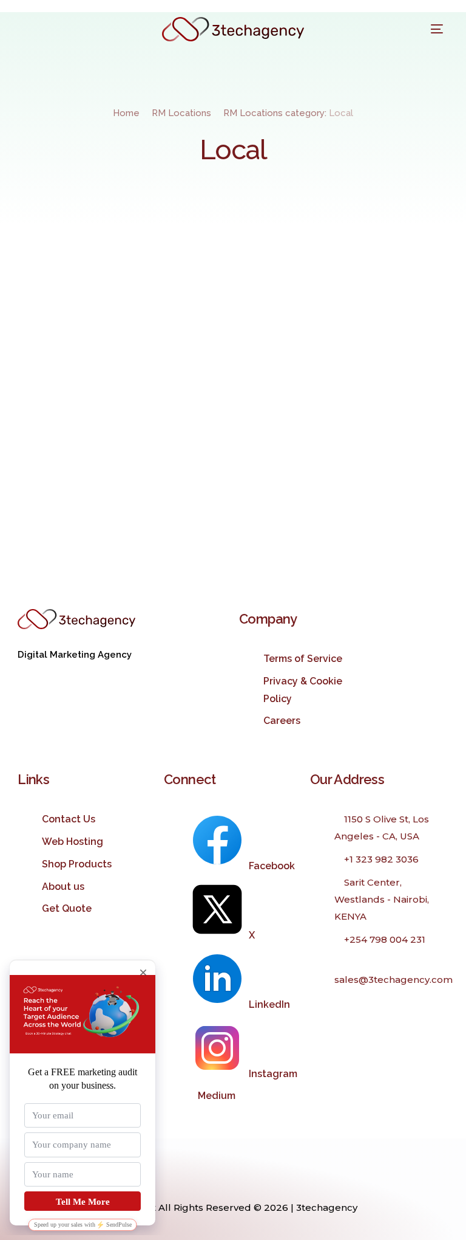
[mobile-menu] (431, 29)
